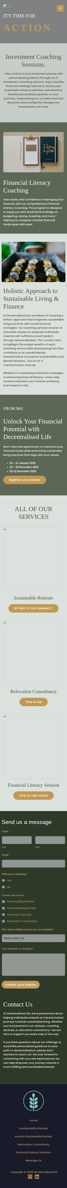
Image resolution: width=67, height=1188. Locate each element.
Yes (9, 880)
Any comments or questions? (18, 948)
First (4, 847)
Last (37, 847)
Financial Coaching (19, 915)
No (8, 887)
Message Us (33, 1160)
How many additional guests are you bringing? (28, 929)
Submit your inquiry (20, 984)
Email (6, 854)
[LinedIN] (36, 1176)
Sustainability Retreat (20, 901)
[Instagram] (30, 1176)
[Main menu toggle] (60, 8)
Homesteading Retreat (21, 908)
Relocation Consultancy (33, 1144)
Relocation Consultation (22, 921)
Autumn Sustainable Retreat (33, 1136)
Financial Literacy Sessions (33, 1152)
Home (33, 1120)
